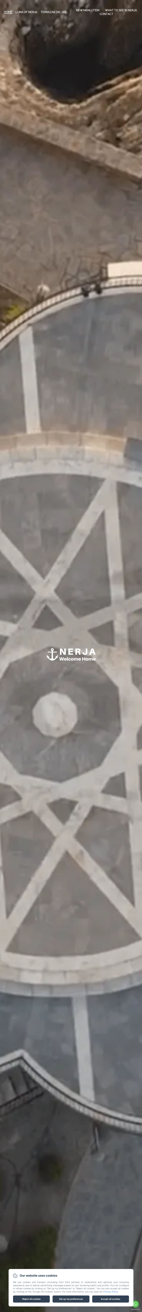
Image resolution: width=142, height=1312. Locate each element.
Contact (106, 14)
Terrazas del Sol (54, 12)
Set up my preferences (71, 1299)
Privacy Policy (110, 1291)
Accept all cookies (110, 1299)
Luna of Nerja (26, 12)
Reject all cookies (31, 1299)
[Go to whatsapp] (135, 1304)
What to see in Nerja (121, 10)
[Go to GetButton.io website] (135, 1309)
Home (8, 12)
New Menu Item (87, 10)
